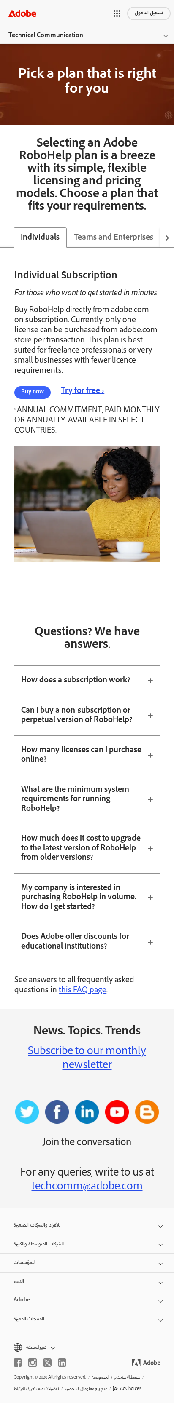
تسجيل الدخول (149, 13)
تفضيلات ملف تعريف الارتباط (36, 1388)
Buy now (32, 392)
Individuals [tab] (40, 238)
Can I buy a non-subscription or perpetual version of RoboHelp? (76, 716)
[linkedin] (62, 1362)
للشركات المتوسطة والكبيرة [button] (39, 1244)
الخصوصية (100, 1377)
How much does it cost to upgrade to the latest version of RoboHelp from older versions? (81, 848)
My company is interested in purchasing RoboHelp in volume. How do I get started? (78, 897)
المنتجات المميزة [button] (29, 1319)
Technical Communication (45, 35)
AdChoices (130, 1388)
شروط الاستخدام (127, 1377)
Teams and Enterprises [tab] (113, 238)
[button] (117, 13)
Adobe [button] (22, 1300)
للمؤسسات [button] (24, 1263)
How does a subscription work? (75, 681)
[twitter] (47, 1362)
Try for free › (82, 391)
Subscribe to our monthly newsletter (87, 1059)
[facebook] (18, 1362)
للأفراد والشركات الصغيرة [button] (37, 1225)
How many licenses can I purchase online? (81, 755)
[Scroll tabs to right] (167, 237)
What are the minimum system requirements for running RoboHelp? (75, 799)
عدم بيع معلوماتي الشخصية (86, 1388)
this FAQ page (82, 991)
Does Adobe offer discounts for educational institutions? (75, 942)
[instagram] (32, 1362)
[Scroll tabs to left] (7, 237)
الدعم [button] (19, 1282)
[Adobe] (22, 13)
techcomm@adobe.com (87, 1187)
